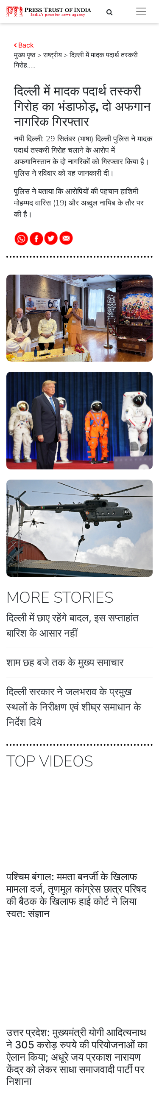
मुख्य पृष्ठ (25, 55)
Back (26, 45)
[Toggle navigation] (141, 11)
